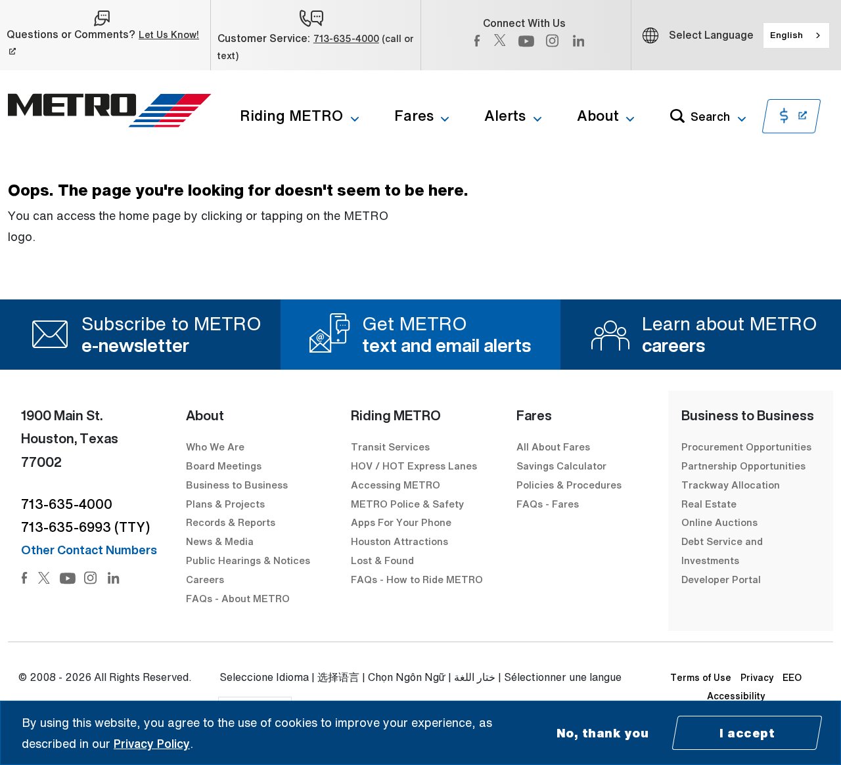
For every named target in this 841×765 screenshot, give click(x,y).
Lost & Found (382, 560)
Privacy (757, 677)
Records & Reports (230, 522)
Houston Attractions (399, 541)
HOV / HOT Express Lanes (414, 465)
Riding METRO (291, 115)
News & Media (220, 541)
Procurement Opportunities (746, 446)
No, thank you (603, 732)
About (598, 115)
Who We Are (215, 446)
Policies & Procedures (569, 484)
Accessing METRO (395, 484)
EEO (792, 677)
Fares (414, 115)
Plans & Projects (226, 503)
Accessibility (736, 696)
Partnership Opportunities (743, 465)
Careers (205, 579)
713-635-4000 (346, 38)
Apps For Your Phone (401, 522)
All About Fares (553, 446)
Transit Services (390, 446)
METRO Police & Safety (407, 503)
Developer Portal (721, 579)
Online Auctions (719, 522)
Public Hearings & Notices (248, 560)
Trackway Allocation (730, 484)
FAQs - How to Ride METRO (417, 579)
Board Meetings (223, 465)
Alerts (505, 115)
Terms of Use (700, 677)
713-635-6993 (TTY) (85, 526)
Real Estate (709, 503)
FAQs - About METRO (238, 598)
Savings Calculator (561, 465)
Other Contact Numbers (89, 549)
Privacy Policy (152, 743)
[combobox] (796, 35)
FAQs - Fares (547, 503)
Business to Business (237, 484)
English (786, 34)
